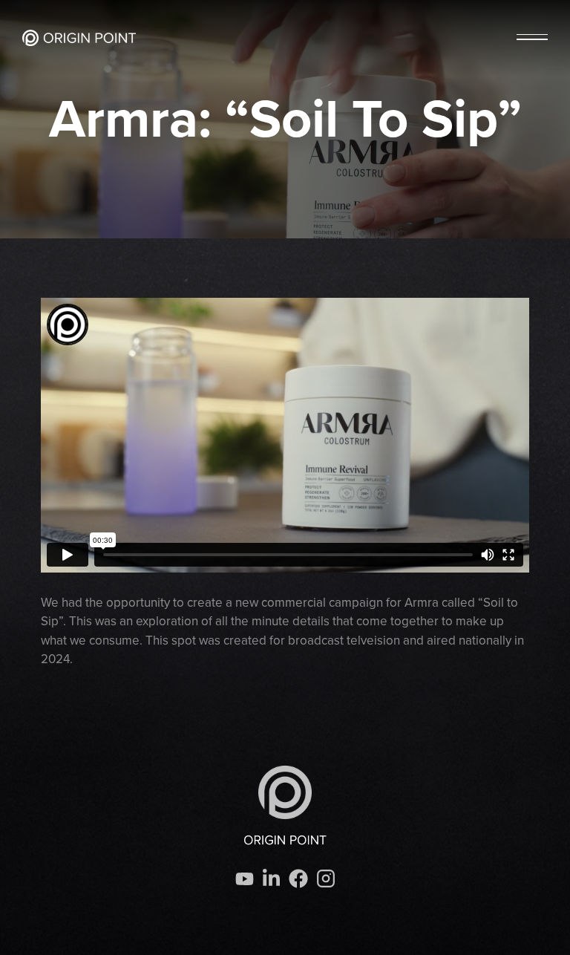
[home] (79, 38)
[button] (532, 38)
